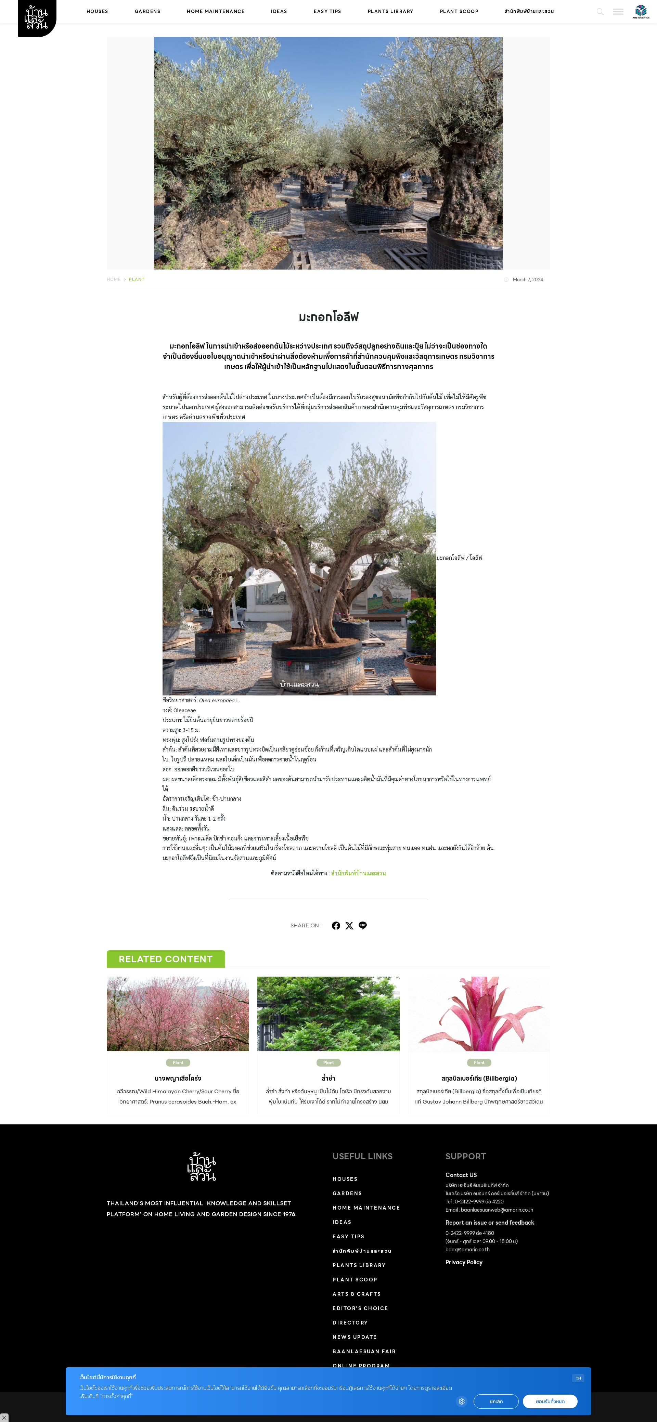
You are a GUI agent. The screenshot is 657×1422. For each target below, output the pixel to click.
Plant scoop (459, 11)
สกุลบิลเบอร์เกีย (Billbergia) (479, 1078)
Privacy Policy (464, 1262)
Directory (351, 1323)
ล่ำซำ (328, 1078)
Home (114, 279)
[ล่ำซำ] (328, 1014)
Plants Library (391, 11)
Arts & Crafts (357, 1294)
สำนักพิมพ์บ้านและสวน (529, 11)
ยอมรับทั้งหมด (550, 1401)
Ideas (279, 11)
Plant (137, 279)
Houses (97, 11)
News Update (355, 1337)
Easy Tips (328, 11)
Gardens (148, 11)
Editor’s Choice (361, 1308)
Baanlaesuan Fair (364, 1351)
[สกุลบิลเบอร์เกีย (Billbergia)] (479, 1014)
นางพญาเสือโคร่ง (178, 1078)
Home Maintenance (216, 11)
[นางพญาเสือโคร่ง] (178, 1014)
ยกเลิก (496, 1401)
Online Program (361, 1366)
